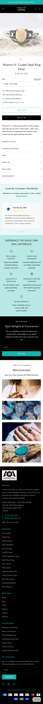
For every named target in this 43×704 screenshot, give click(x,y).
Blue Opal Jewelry (8, 579)
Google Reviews (19, 102)
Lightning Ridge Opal (9, 571)
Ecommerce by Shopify (30, 690)
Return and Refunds (9, 631)
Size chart (37, 79)
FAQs (4, 597)
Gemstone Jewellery (9, 583)
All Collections (7, 587)
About (4, 605)
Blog (3, 601)
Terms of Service (7, 646)
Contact (5, 613)
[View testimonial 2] (21, 231)
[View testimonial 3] (23, 231)
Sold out (21, 110)
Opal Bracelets (7, 552)
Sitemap (5, 616)
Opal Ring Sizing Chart (10, 639)
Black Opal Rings (8, 560)
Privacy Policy (7, 643)
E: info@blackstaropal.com (11, 518)
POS (21, 690)
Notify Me (21, 118)
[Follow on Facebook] (3, 684)
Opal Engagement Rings (10, 556)
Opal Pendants (7, 541)
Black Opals (6, 567)
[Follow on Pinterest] (14, 684)
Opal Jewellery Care (9, 635)
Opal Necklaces (7, 544)
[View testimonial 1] (19, 231)
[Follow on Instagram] (9, 684)
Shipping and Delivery (10, 627)
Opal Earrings (7, 548)
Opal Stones (6, 564)
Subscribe (21, 354)
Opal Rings (6, 537)
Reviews (5, 609)
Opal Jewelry (6, 533)
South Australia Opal (9, 575)
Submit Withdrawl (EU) (10, 650)
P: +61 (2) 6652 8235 (10, 515)
